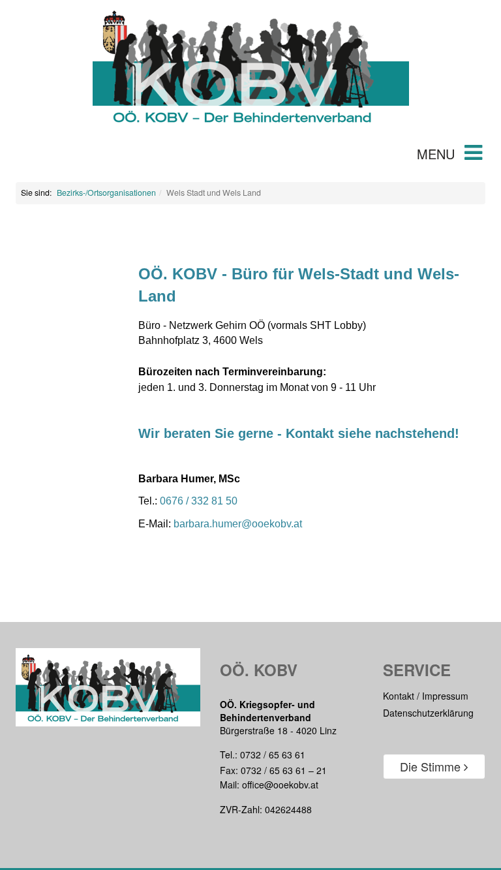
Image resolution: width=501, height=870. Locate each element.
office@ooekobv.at (280, 784)
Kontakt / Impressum (425, 695)
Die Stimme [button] (432, 766)
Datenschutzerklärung (428, 712)
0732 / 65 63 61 (272, 754)
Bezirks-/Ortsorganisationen (106, 192)
